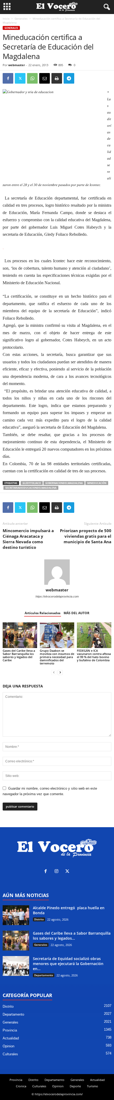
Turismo (92, 1086)
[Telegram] (69, 78)
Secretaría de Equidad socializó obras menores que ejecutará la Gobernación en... (68, 963)
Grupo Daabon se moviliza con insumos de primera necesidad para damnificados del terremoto (57, 657)
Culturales (10, 1054)
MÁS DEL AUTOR (76, 613)
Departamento (43, 975)
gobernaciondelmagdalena (64, 483)
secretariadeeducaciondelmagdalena (30, 488)
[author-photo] (57, 572)
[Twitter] (20, 78)
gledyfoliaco (32, 483)
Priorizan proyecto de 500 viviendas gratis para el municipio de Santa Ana (85, 536)
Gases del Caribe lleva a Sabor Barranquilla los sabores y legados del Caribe (19, 655)
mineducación (96, 483)
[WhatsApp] (32, 78)
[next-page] (60, 672)
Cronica (21, 1086)
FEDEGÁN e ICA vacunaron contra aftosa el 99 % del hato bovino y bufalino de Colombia (94, 655)
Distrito (39, 919)
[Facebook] (8, 78)
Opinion (8, 1046)
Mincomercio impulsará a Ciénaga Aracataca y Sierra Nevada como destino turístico (28, 539)
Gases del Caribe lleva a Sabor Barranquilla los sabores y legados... (72, 936)
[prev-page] (53, 672)
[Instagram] (57, 872)
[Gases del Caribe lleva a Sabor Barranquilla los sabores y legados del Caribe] (20, 635)
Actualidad (11, 1038)
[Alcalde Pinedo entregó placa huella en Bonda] (16, 915)
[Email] (44, 78)
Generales (21, 18)
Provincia (10, 1030)
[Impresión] (56, 78)
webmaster (16, 65)
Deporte (75, 1086)
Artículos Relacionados (42, 613)
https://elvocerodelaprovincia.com (57, 596)
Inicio (6, 18)
